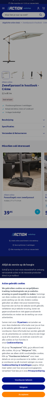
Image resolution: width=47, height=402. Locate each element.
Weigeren (24, 387)
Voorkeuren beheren (23, 380)
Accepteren (23, 394)
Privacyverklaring (36, 371)
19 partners (22, 322)
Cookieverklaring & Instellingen (17, 365)
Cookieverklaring (15, 343)
